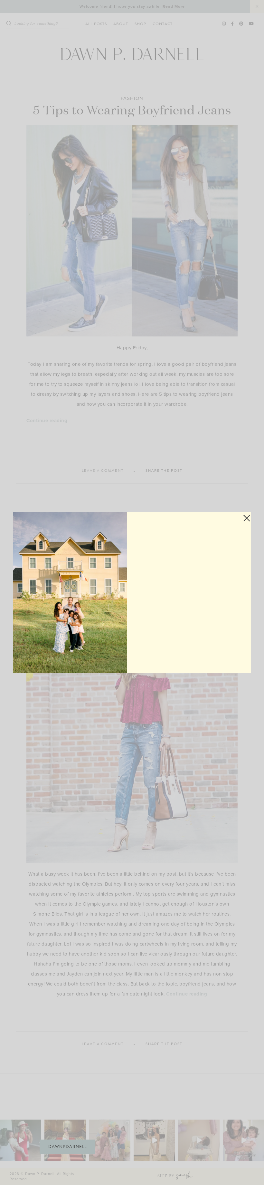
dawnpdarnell (67, 1146)
